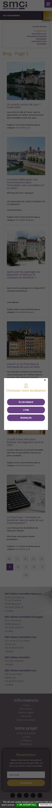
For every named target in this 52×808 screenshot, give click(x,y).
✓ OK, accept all (26, 805)
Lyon (26, 410)
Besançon (26, 417)
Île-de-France (26, 402)
